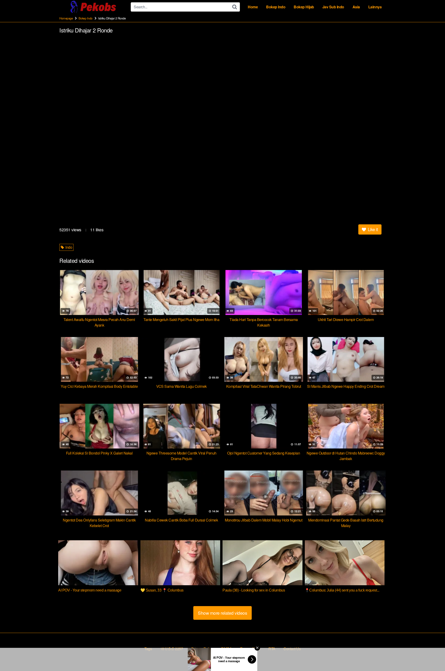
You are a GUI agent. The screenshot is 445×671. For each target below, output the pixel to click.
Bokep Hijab (304, 7)
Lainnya (375, 7)
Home (253, 7)
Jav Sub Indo (333, 7)
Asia (356, 7)
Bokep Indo (275, 7)
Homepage (66, 18)
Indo (68, 247)
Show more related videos (222, 613)
